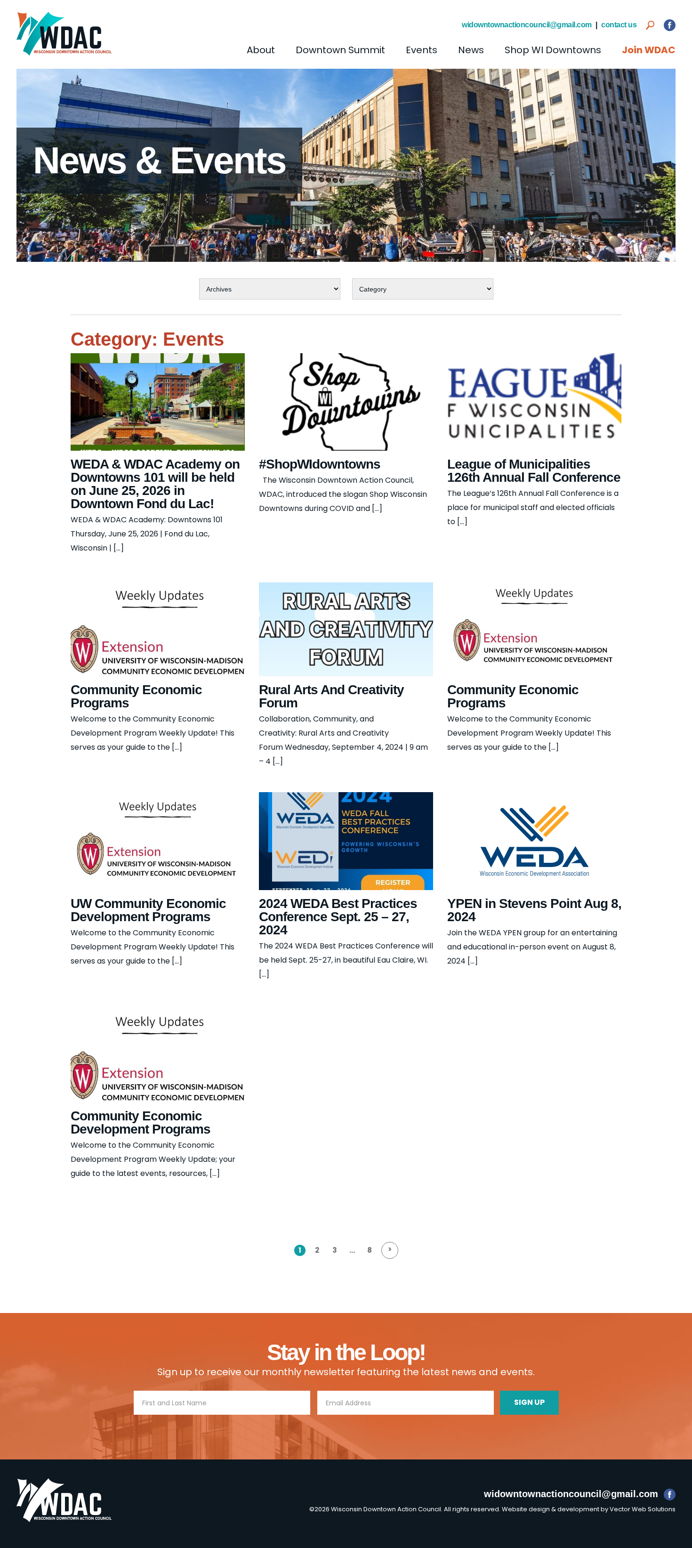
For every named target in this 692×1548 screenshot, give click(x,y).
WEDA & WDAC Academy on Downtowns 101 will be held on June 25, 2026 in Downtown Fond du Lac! (155, 484)
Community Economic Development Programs (140, 1122)
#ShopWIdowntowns (319, 464)
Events (421, 50)
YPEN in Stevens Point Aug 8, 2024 (534, 910)
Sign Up (529, 1402)
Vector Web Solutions (643, 1509)
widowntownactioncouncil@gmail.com (527, 25)
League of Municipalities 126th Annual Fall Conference (533, 471)
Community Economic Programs (136, 696)
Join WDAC (649, 50)
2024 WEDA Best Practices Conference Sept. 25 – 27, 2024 (338, 916)
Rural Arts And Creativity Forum (331, 696)
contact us (618, 25)
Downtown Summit (340, 50)
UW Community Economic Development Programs (148, 910)
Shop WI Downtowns (553, 50)
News (471, 50)
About (261, 50)
